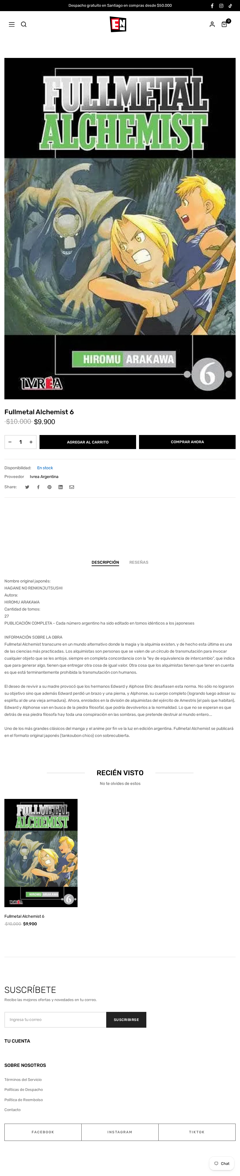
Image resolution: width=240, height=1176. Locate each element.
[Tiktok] (230, 5)
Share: (10, 486)
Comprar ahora (187, 442)
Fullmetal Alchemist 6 (24, 916)
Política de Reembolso (23, 1100)
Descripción (105, 562)
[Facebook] (212, 5)
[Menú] (12, 24)
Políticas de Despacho (23, 1089)
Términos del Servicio (23, 1079)
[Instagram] (221, 5)
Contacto (12, 1110)
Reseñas (138, 562)
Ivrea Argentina (44, 476)
